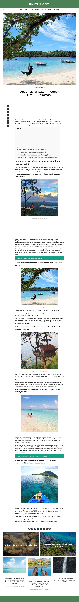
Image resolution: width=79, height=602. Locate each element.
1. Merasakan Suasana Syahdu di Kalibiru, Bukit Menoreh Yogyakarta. (34, 151)
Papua (49, 9)
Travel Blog (43, 87)
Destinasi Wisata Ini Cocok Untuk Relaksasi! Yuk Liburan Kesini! (31, 149)
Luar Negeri (56, 9)
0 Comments (45, 98)
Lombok (31, 9)
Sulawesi (44, 9)
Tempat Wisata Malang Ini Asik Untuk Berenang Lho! (58, 545)
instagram (39, 218)
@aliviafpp (43, 433)
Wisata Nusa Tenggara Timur (43, 578)
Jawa (21, 9)
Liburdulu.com (37, 87)
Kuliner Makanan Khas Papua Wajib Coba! (21, 545)
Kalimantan (37, 9)
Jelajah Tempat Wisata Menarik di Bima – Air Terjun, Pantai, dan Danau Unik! (64, 580)
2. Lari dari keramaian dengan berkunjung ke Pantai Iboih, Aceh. (32, 152)
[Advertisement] (39, 110)
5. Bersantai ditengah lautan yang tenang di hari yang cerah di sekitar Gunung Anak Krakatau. (39, 157)
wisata (36, 239)
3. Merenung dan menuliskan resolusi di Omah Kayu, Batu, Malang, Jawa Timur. (36, 154)
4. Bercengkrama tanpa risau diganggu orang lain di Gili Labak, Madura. (34, 155)
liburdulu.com (39, 4)
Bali (26, 9)
